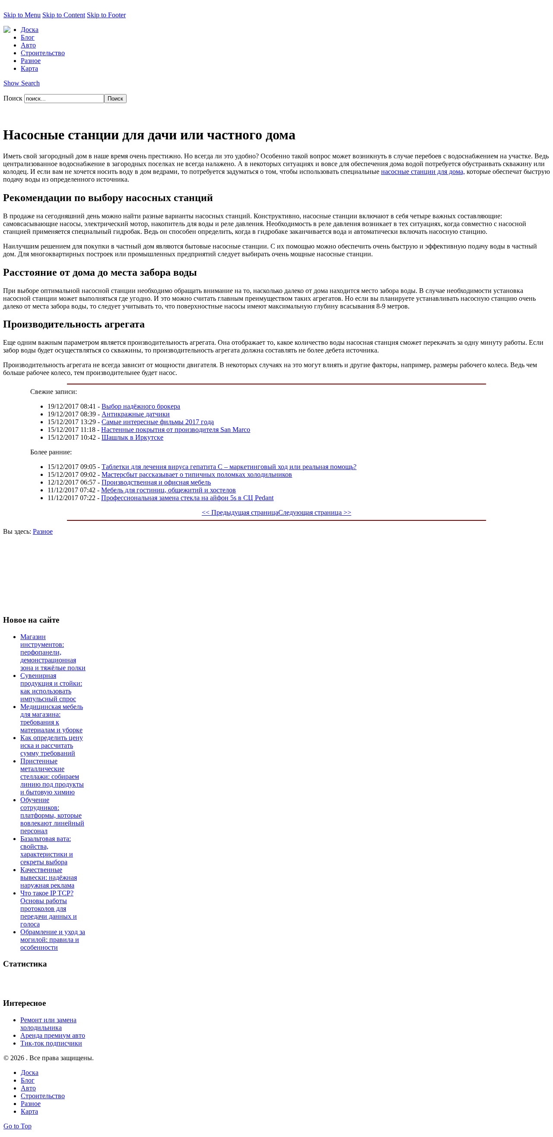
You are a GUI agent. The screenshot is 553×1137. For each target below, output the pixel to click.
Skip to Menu (22, 15)
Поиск (13, 98)
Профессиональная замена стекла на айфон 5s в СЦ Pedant (187, 497)
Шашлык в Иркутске (132, 437)
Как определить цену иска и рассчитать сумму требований (51, 745)
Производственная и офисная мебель (156, 482)
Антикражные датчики (136, 414)
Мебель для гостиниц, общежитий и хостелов (168, 490)
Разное (43, 531)
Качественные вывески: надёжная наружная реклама (48, 877)
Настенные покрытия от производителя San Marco (175, 429)
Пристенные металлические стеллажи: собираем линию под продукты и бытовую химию (52, 776)
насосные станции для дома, (423, 171)
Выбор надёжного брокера (141, 406)
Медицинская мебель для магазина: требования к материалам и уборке (51, 718)
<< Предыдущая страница (240, 512)
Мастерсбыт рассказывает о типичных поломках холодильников (197, 474)
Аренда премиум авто (52, 1035)
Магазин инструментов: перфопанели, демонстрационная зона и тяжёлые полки (53, 652)
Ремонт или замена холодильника (48, 1023)
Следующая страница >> (314, 512)
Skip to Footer (106, 15)
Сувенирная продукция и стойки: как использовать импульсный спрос (51, 687)
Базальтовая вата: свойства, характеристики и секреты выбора (46, 850)
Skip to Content (63, 15)
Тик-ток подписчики (51, 1043)
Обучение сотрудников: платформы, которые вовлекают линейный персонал (52, 815)
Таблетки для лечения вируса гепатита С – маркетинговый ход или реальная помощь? (229, 466)
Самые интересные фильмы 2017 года (158, 421)
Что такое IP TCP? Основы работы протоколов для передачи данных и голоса (48, 908)
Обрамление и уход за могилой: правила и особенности (52, 939)
